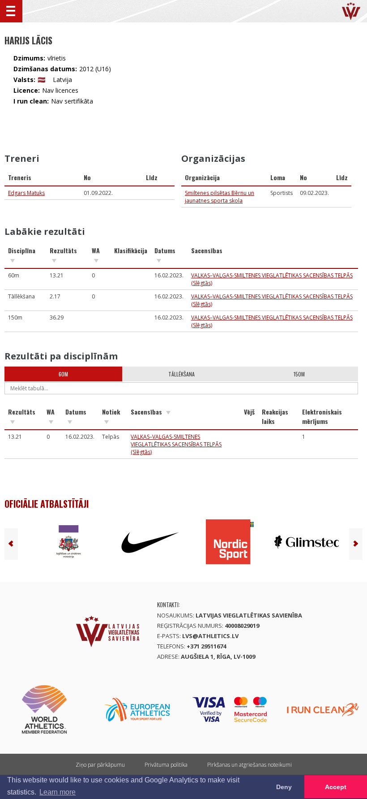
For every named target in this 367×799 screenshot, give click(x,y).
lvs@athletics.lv (210, 636)
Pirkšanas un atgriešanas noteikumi (249, 765)
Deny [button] (284, 786)
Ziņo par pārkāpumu (100, 765)
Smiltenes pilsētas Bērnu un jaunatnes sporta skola (219, 196)
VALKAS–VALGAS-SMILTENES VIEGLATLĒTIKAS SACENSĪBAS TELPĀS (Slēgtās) (176, 444)
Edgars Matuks (26, 193)
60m (63, 374)
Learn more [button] (57, 792)
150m (299, 374)
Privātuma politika (166, 765)
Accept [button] (335, 786)
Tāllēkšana (181, 374)
